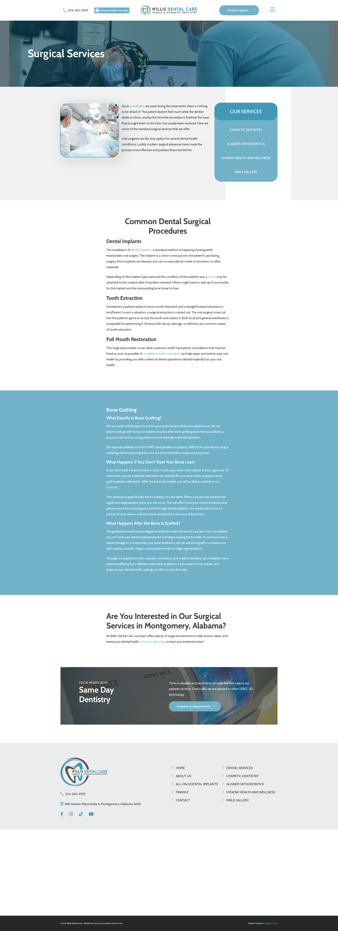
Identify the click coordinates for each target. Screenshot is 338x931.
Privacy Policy (117, 923)
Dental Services (239, 768)
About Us (183, 776)
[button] (272, 10)
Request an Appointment (193, 706)
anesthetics (137, 106)
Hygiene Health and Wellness (250, 792)
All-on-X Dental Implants (197, 784)
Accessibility (106, 923)
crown (212, 277)
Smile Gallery (237, 800)
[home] (169, 10)
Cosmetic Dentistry (242, 776)
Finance (182, 792)
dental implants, (141, 250)
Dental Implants (237, 10)
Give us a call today (153, 642)
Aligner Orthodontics (245, 784)
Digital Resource (271, 923)
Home (180, 768)
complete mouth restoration (161, 353)
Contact (183, 800)
